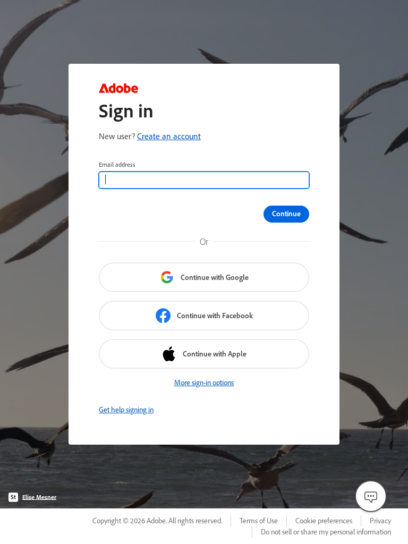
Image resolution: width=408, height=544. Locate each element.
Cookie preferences (323, 520)
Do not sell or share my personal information (326, 532)
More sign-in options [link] (204, 382)
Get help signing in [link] (126, 409)
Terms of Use (259, 520)
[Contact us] (371, 496)
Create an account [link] (169, 136)
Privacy (380, 520)
